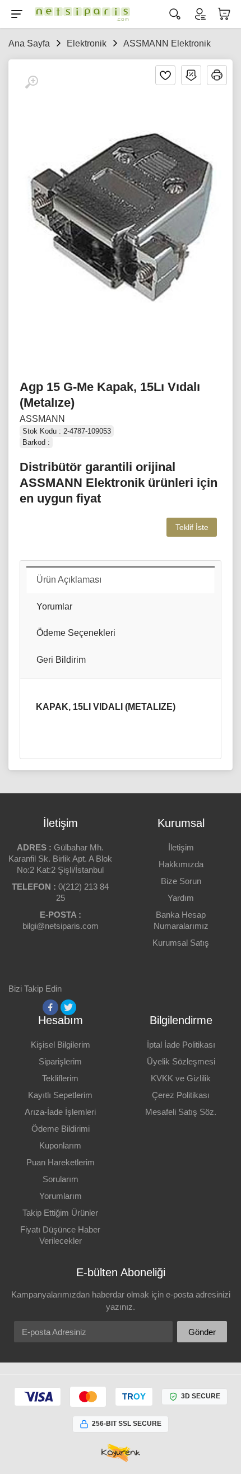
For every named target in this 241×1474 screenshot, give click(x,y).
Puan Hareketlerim (60, 1162)
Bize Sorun (181, 881)
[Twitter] (68, 1007)
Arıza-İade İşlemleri (60, 1112)
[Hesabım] (199, 14)
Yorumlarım (60, 1196)
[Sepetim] (224, 14)
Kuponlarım (60, 1145)
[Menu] (16, 14)
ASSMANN (42, 419)
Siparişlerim (60, 1061)
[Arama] (175, 14)
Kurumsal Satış (180, 942)
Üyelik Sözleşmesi (181, 1061)
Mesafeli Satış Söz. (180, 1112)
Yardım (181, 898)
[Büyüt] (31, 82)
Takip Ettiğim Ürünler (60, 1212)
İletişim (181, 847)
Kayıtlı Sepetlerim (60, 1095)
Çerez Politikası (181, 1095)
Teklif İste (191, 527)
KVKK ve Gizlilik (181, 1078)
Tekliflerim (60, 1078)
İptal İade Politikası (181, 1044)
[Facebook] (50, 1007)
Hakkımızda (181, 864)
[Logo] (79, 14)
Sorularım (60, 1179)
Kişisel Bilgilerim (60, 1044)
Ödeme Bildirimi (60, 1128)
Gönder (202, 1332)
